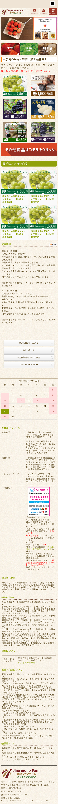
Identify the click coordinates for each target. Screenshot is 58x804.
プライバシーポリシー (28, 364)
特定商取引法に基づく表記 (29, 357)
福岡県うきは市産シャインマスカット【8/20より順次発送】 (14, 199)
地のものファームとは (28, 343)
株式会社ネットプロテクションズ (40, 548)
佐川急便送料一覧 (26, 662)
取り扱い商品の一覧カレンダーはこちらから (25, 71)
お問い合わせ (28, 350)
